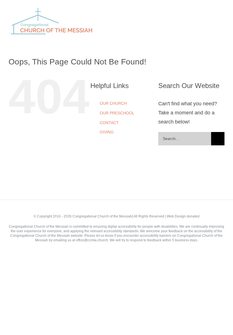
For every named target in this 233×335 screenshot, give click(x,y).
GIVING (107, 132)
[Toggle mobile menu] (222, 14)
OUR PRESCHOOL (117, 113)
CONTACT (109, 122)
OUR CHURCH (113, 103)
